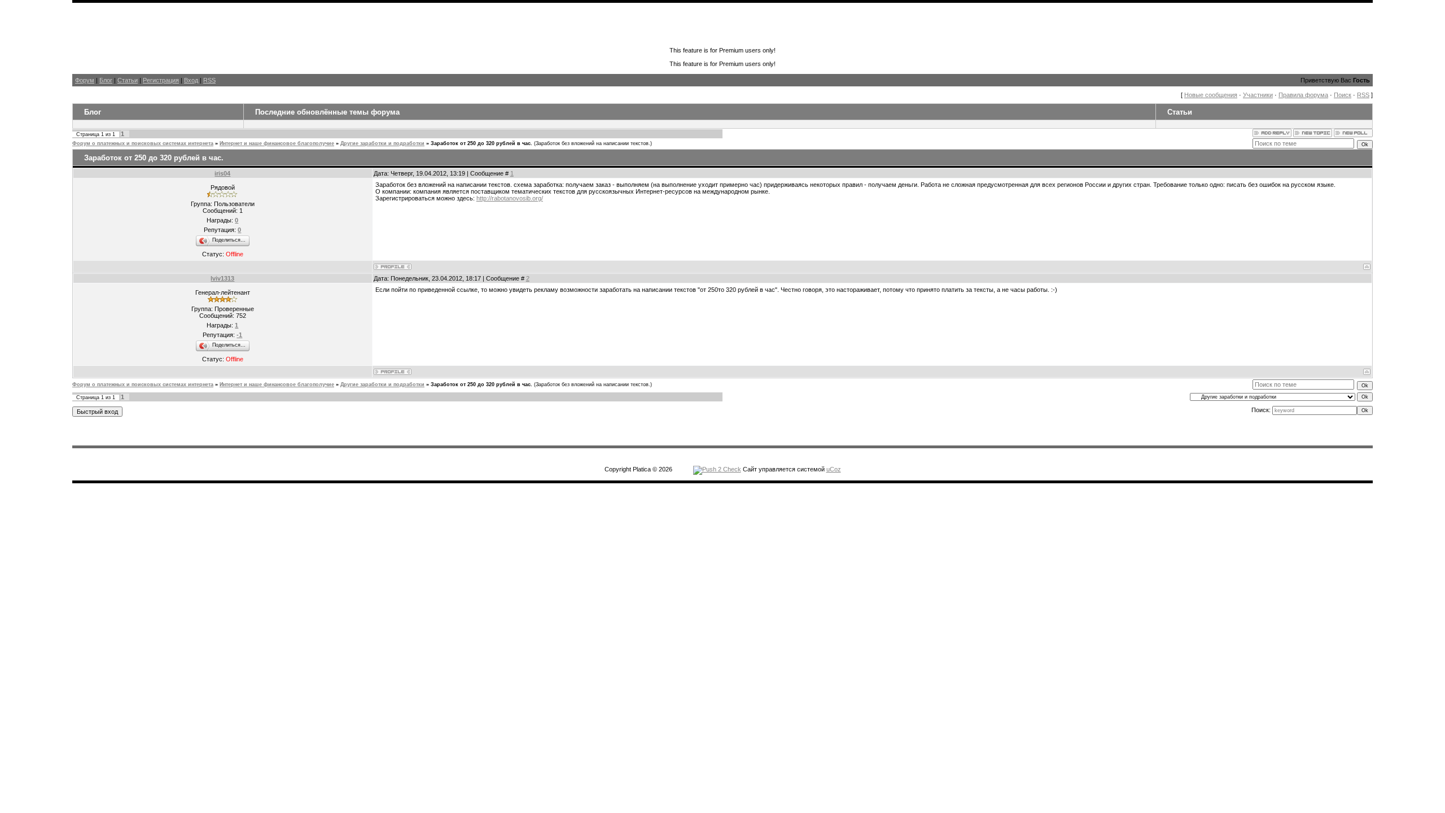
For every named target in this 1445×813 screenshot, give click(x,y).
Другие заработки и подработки (382, 143)
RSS (209, 80)
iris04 (222, 173)
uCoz (833, 469)
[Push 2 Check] (717, 469)
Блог (105, 80)
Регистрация (161, 80)
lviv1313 (222, 278)
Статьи (127, 80)
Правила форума (1303, 94)
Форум (84, 80)
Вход (191, 80)
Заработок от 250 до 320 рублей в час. (481, 143)
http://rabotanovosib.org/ (509, 198)
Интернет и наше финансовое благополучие (277, 143)
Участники (1258, 94)
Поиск (1342, 94)
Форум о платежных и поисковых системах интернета (142, 143)
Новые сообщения (1210, 94)
